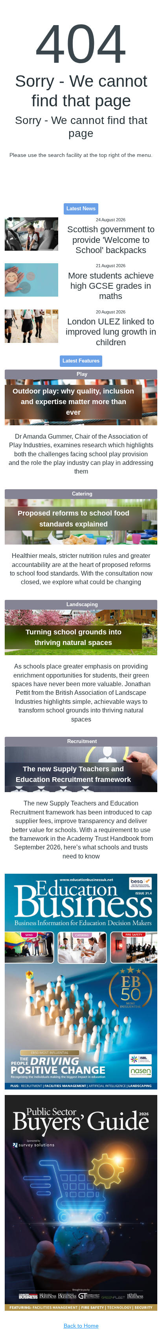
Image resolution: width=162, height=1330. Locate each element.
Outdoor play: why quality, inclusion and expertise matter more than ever (73, 402)
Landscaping (82, 604)
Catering (82, 494)
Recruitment (82, 741)
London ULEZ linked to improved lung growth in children (111, 332)
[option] (81, 982)
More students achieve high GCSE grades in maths (111, 286)
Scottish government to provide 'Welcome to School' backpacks (111, 239)
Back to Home (81, 1326)
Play (82, 374)
